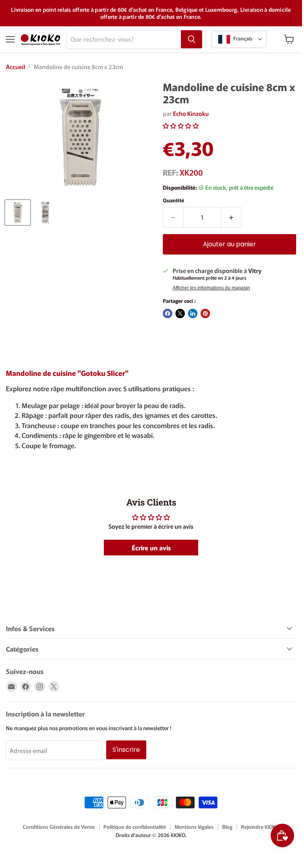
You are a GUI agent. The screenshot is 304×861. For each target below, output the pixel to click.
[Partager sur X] (180, 313)
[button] (181, 125)
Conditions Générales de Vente (59, 826)
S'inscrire (126, 749)
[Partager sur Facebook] (167, 313)
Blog (227, 826)
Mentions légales (194, 826)
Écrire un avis (151, 547)
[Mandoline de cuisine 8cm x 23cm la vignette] (17, 212)
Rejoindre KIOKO (260, 826)
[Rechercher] (191, 39)
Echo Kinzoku (191, 113)
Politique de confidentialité (134, 826)
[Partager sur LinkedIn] (192, 313)
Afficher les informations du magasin (211, 288)
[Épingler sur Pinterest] (205, 313)
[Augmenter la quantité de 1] (231, 217)
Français (242, 38)
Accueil (15, 66)
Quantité (173, 200)
